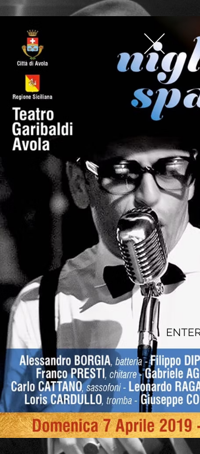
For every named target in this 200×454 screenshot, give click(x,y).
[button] (154, 43)
